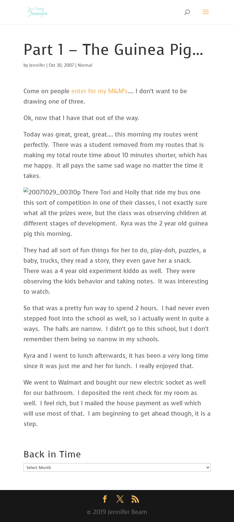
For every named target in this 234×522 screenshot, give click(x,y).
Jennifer (37, 65)
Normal (85, 65)
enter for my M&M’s (99, 91)
